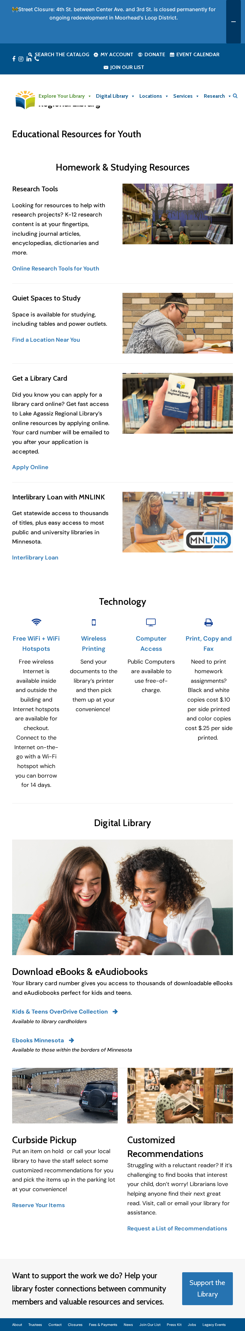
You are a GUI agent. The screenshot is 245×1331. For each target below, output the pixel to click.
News (128, 1324)
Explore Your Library (62, 96)
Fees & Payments (103, 1324)
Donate (155, 54)
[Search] (235, 96)
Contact (55, 1324)
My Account (116, 54)
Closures (75, 1324)
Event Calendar (197, 54)
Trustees (35, 1324)
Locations (150, 96)
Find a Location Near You (46, 340)
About (17, 1324)
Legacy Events (214, 1324)
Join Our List (127, 67)
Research (214, 96)
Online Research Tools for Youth (55, 268)
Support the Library (207, 1288)
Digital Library (112, 96)
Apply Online (30, 467)
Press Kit (174, 1324)
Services (183, 96)
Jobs (192, 1324)
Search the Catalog (62, 54)
